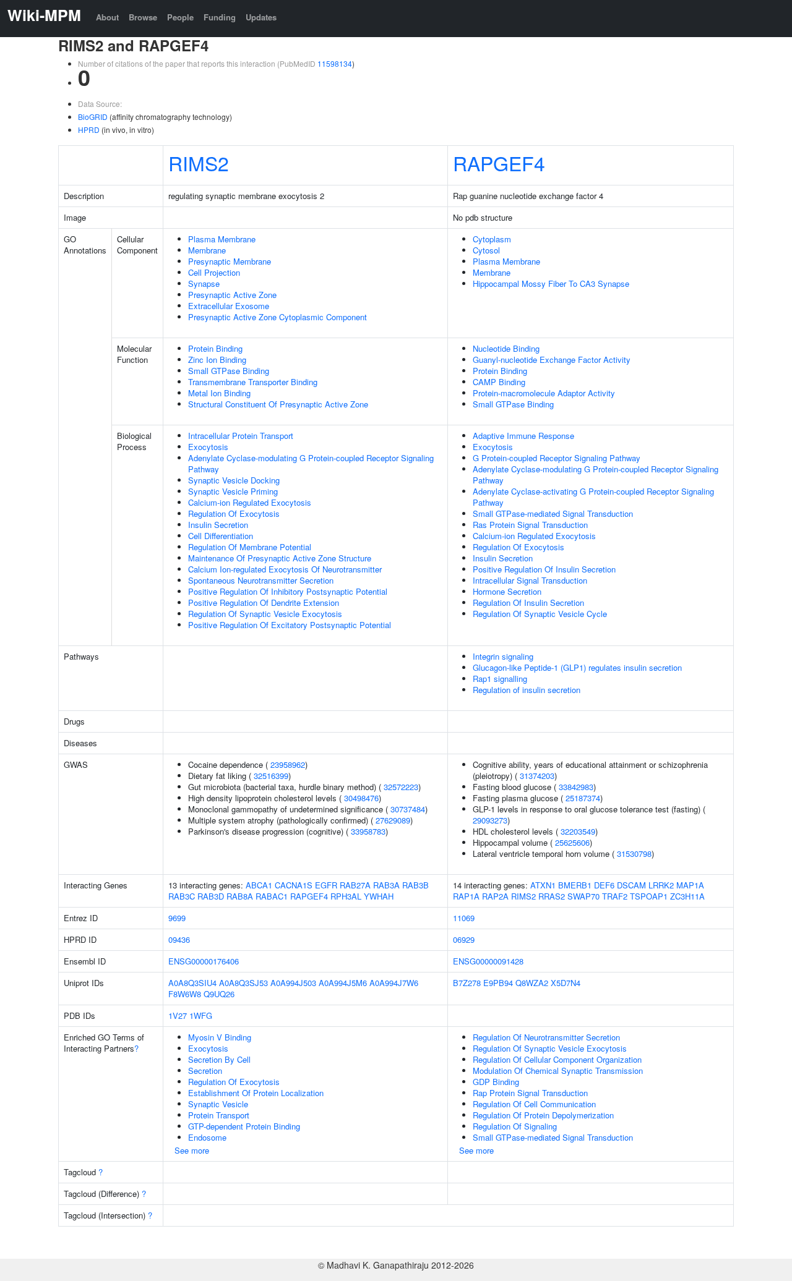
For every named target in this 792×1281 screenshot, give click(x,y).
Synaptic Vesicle (218, 1104)
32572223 (401, 787)
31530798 (634, 853)
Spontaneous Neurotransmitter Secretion (261, 580)
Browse (143, 17)
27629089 (393, 820)
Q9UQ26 (219, 994)
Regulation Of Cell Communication (534, 1104)
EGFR (326, 885)
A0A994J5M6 (343, 983)
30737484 (407, 809)
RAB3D (210, 896)
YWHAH (379, 896)
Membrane (207, 250)
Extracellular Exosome (228, 306)
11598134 (334, 63)
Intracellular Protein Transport (240, 435)
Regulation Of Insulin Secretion (528, 602)
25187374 (583, 798)
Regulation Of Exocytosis (234, 513)
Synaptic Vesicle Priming (233, 491)
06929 (464, 939)
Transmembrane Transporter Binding (252, 382)
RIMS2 (198, 162)
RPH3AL (345, 896)
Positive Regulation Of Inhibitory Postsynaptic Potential (287, 591)
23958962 (287, 764)
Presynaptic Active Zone (232, 294)
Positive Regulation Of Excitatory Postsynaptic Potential (289, 625)
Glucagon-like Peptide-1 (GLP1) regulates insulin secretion (577, 667)
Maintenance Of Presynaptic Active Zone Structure (279, 558)
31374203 (537, 775)
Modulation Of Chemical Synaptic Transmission (558, 1070)
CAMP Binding (499, 382)
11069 (464, 918)
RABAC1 (272, 896)
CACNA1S (293, 885)
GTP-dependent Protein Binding (244, 1126)
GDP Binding (496, 1081)
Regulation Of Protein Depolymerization (543, 1115)
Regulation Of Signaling (515, 1126)
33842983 (576, 787)
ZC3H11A (687, 896)
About (107, 17)
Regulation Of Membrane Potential (249, 547)
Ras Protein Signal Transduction (530, 524)
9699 (177, 918)
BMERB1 (575, 885)
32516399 (271, 775)
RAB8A (239, 896)
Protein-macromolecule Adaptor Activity (544, 393)
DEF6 (604, 885)
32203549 (578, 831)
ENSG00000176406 (203, 961)
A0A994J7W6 (393, 983)
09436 (179, 939)
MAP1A (690, 885)
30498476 (361, 798)
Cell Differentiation (220, 536)
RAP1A (466, 896)
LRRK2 (661, 885)
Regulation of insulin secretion (526, 690)
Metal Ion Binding (219, 393)
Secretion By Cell (219, 1059)
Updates (261, 17)
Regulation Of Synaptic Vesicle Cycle (540, 613)
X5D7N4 (565, 983)
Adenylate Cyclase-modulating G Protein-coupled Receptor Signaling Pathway (311, 463)
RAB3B (415, 885)
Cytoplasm (492, 239)
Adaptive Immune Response (523, 435)
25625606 (572, 842)
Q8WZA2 (531, 983)
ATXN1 (543, 885)
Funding (220, 17)
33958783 (368, 831)
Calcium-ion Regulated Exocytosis (249, 502)
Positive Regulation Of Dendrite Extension (263, 602)
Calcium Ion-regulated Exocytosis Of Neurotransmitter (285, 569)
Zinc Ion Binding (217, 359)
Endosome (207, 1137)
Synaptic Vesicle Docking (234, 480)
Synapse (204, 283)
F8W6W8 (184, 994)
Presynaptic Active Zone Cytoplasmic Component (277, 317)
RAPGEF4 (499, 162)
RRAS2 (551, 896)
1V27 (177, 1015)
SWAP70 (583, 896)
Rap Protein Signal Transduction (530, 1093)
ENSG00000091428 (488, 961)
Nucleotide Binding (506, 348)
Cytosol (486, 250)
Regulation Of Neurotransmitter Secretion (546, 1037)
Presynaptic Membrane (229, 261)
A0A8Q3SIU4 (192, 983)
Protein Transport (218, 1115)
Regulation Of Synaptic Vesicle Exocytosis (265, 613)
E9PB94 (498, 983)
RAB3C (181, 896)
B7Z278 (467, 983)
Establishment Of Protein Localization (256, 1093)
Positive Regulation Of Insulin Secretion (544, 569)
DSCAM (631, 885)
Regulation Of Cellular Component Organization (557, 1059)
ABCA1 (259, 885)
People (180, 17)
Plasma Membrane (222, 239)
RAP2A (495, 896)
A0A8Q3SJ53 (243, 983)
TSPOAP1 (649, 896)
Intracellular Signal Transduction (530, 580)
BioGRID (93, 116)
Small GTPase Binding (228, 371)
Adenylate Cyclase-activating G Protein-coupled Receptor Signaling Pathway (593, 496)
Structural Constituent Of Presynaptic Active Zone (278, 404)
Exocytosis (208, 447)
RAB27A (355, 885)
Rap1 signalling (500, 678)
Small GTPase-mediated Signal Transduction (553, 513)
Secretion (205, 1070)
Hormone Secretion (507, 591)
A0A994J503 (293, 983)
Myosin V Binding (219, 1037)
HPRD (89, 129)
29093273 (490, 820)
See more (191, 1150)
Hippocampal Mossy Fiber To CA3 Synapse (551, 283)
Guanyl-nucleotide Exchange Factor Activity (552, 359)
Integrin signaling (503, 656)
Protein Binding (215, 348)
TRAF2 (614, 896)
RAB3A (386, 885)
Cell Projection (214, 272)
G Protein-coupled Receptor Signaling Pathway (556, 458)
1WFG (200, 1015)
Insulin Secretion (218, 524)
